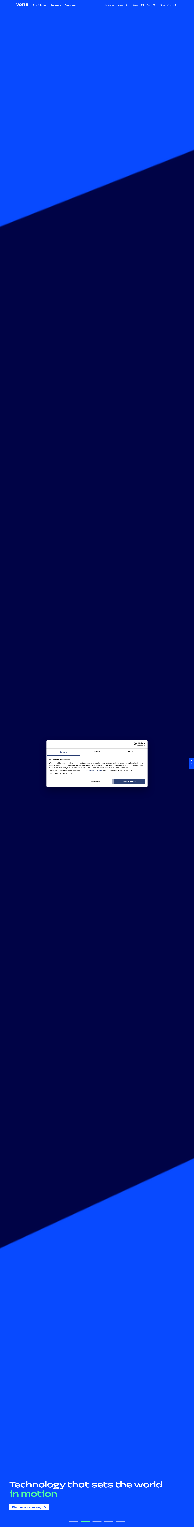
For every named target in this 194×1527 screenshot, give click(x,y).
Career (135, 5)
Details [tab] (97, 752)
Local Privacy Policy (93, 770)
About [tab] (130, 752)
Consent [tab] (63, 752)
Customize (95, 781)
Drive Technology (40, 5)
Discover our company (26, 1507)
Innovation (110, 5)
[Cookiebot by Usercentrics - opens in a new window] (135, 744)
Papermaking (70, 5)
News (128, 5)
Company (120, 5)
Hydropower (56, 5)
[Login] (170, 5)
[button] (73, 1521)
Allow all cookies (129, 781)
